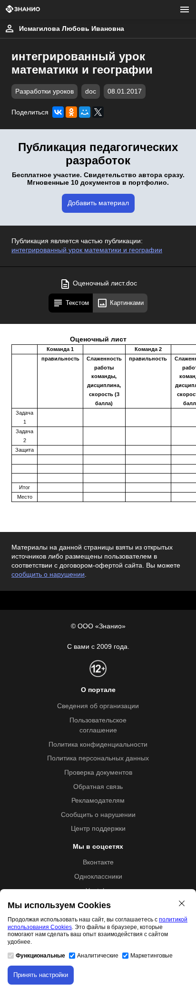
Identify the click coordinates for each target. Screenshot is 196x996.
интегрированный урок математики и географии (86, 250)
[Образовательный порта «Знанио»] (23, 9)
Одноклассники (98, 876)
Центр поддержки (98, 828)
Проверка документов (98, 772)
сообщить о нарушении (48, 574)
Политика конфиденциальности (98, 744)
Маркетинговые (151, 955)
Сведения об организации (98, 706)
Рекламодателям (98, 800)
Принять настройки (40, 974)
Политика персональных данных (98, 758)
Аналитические (97, 955)
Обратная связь (98, 786)
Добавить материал (98, 203)
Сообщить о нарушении (98, 814)
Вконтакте (98, 862)
